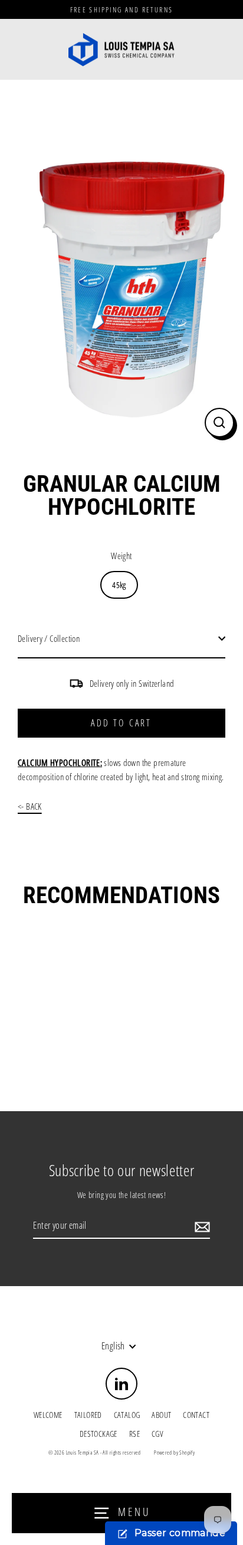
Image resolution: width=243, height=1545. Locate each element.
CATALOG (127, 1414)
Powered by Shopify (174, 1452)
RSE (134, 1433)
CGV (157, 1433)
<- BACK (30, 806)
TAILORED (88, 1414)
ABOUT (161, 1414)
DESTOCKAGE (98, 1433)
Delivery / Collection (49, 638)
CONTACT (196, 1414)
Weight (121, 555)
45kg (119, 584)
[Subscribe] (200, 1226)
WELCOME (48, 1414)
